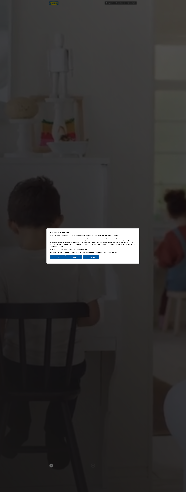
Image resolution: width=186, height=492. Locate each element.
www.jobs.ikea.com (63, 235)
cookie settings (112, 252)
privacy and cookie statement (67, 252)
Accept (57, 257)
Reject (74, 257)
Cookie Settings (91, 257)
